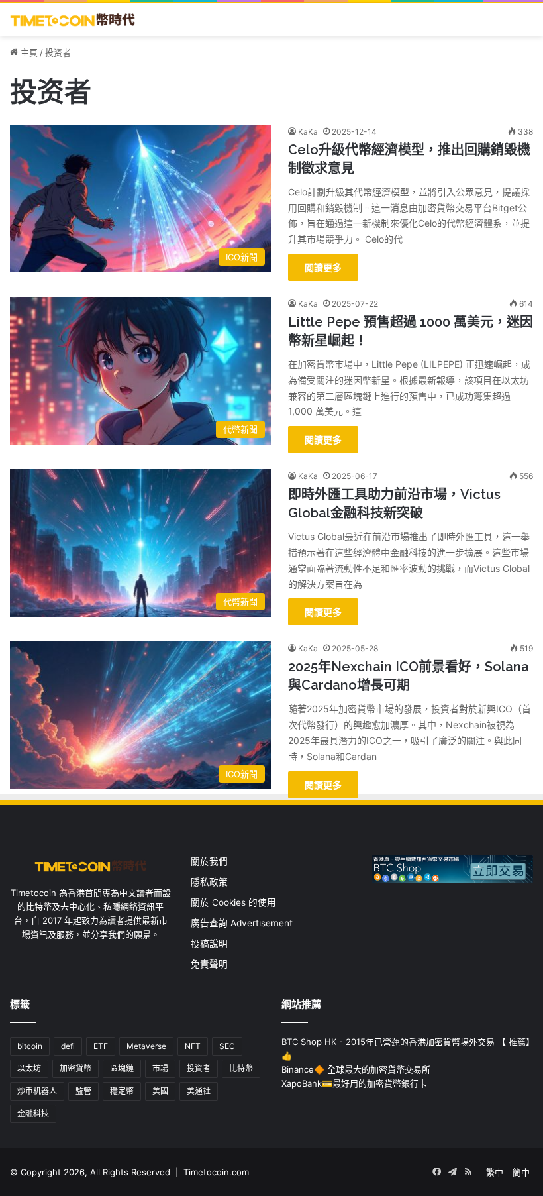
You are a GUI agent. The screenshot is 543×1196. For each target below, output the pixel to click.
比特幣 (241, 1068)
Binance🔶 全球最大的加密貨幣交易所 (355, 1069)
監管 (83, 1091)
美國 (160, 1091)
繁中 (494, 1172)
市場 (160, 1068)
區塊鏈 (122, 1068)
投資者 (199, 1068)
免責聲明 (209, 964)
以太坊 (29, 1068)
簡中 (521, 1172)
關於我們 (209, 861)
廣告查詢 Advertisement (243, 923)
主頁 (28, 52)
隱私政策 (209, 882)
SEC (227, 1046)
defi (68, 1046)
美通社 (199, 1091)
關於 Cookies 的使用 (233, 902)
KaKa (308, 131)
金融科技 (33, 1113)
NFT (193, 1046)
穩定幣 (122, 1091)
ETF (100, 1046)
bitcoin (29, 1046)
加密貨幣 (75, 1068)
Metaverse (146, 1046)
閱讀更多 (323, 267)
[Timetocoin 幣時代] (73, 20)
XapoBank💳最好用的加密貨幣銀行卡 (354, 1083)
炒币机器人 (37, 1091)
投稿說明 (209, 943)
